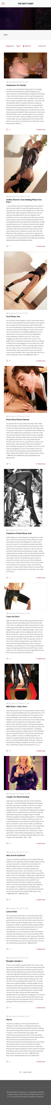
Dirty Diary (11, 82)
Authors (27, 46)
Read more (41, 129)
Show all (42, 46)
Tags (18, 46)
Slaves (9, 1019)
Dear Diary (11, 852)
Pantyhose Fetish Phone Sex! (19, 533)
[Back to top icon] (46, 1100)
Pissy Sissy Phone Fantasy (17, 419)
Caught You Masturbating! (17, 797)
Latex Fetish (11, 911)
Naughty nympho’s (14, 961)
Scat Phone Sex (13, 316)
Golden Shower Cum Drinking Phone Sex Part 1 (24, 200)
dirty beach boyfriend (15, 855)
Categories (9, 46)
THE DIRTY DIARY (25, 3)
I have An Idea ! (13, 616)
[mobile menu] (3, 4)
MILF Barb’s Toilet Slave (16, 706)
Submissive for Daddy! (16, 85)
